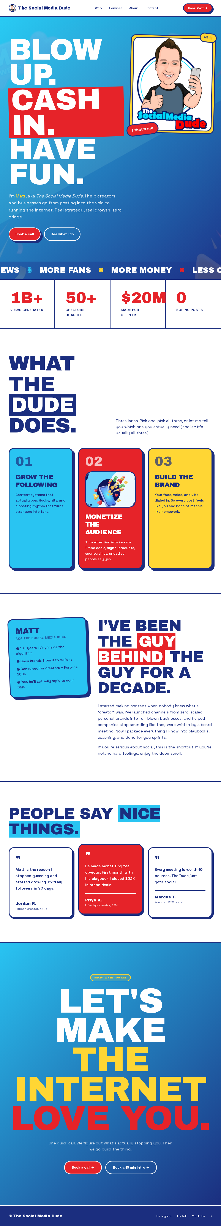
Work (98, 8)
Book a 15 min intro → (131, 1167)
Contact (151, 8)
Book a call (24, 234)
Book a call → (83, 1167)
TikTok (182, 1216)
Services (115, 8)
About (134, 8)
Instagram (163, 1216)
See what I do (62, 234)
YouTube (198, 1216)
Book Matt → (197, 8)
